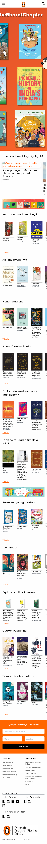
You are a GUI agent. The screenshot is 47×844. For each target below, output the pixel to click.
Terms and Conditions (33, 767)
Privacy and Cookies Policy (32, 763)
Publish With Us (8, 768)
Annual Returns (30, 773)
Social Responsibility (10, 775)
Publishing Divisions (9, 771)
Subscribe (23, 746)
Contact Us (29, 782)
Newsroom (7, 778)
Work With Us (7, 765)
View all (6, 252)
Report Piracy (30, 770)
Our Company (8, 762)
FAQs (27, 785)
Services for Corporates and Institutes (33, 777)
